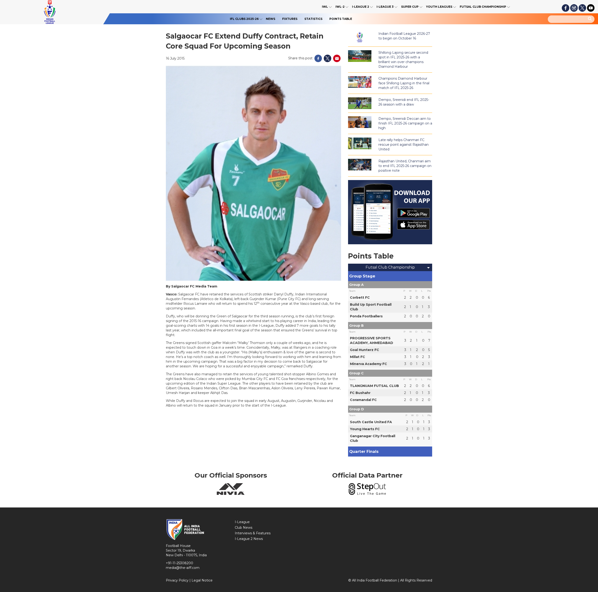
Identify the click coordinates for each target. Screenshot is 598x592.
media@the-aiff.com (182, 568)
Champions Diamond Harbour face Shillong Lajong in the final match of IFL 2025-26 (403, 83)
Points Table (340, 19)
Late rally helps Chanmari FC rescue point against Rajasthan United (403, 144)
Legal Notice (202, 580)
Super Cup (410, 6)
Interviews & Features (253, 533)
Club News (243, 527)
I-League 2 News (249, 539)
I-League (242, 522)
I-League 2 (360, 6)
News (270, 19)
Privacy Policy (177, 580)
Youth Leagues (439, 6)
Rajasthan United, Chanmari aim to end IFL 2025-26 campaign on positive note (404, 166)
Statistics (313, 19)
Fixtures (289, 19)
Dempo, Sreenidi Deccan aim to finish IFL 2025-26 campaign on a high (405, 123)
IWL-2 (340, 6)
